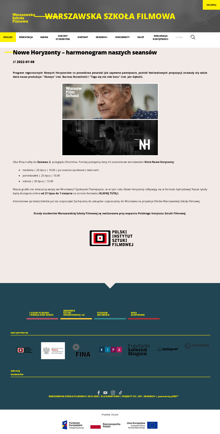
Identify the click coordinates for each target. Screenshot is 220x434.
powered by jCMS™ (168, 396)
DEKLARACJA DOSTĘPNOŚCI (160, 37)
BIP (140, 396)
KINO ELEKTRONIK (138, 313)
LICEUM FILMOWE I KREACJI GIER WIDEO (41, 313)
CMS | (45, 396)
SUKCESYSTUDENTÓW (63, 37)
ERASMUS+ (102, 37)
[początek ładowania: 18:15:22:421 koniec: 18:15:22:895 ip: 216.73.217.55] (99, 393)
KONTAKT (83, 37)
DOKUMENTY (122, 37)
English (8, 37)
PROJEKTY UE (129, 396)
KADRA (44, 37)
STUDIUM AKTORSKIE (103, 313)
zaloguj (211, 4)
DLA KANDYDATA (110, 396)
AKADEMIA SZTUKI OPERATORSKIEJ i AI (74, 312)
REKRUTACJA (26, 37)
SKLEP (140, 37)
